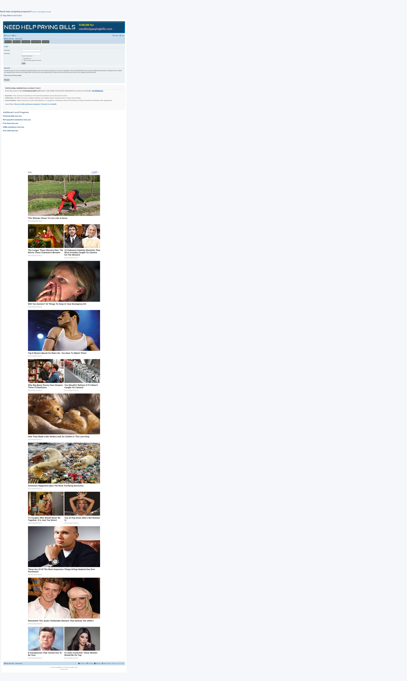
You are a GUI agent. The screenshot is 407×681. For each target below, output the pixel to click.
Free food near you (10, 123)
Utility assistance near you (13, 127)
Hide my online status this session (32, 60)
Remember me (27, 58)
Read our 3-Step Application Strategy (41, 11)
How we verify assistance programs (27, 104)
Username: (7, 50)
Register (6, 80)
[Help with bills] (64, 27)
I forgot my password (27, 56)
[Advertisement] (51, 6)
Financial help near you (12, 116)
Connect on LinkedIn (48, 104)
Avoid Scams (16, 15)
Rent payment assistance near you (17, 120)
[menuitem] (14, 35)
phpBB (58, 667)
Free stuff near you (10, 131)
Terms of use (8, 75)
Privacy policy (17, 75)
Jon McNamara (97, 91)
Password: (7, 53)
